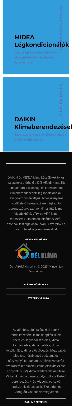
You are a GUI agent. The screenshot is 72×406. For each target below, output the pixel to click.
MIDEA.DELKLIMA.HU (61, 28)
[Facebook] (36, 313)
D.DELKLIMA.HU (61, 100)
